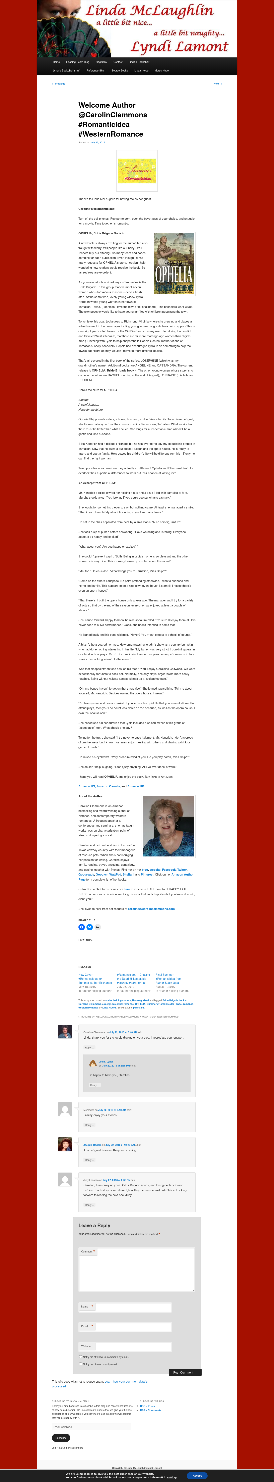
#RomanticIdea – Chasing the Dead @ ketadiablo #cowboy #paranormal (133, 979)
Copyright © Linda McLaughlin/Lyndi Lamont (137, 1468)
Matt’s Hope (141, 70)
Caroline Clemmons (89, 1004)
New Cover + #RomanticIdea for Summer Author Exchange (95, 979)
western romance (88, 1007)
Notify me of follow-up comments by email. (106, 1356)
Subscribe (61, 1437)
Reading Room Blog (77, 62)
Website (86, 1346)
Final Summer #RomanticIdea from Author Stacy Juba (169, 979)
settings (172, 1477)
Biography (101, 62)
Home (56, 62)
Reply (89, 1047)
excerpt (106, 1004)
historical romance (123, 1004)
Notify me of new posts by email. (100, 1364)
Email (87, 1326)
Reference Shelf (96, 70)
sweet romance (184, 1004)
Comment (88, 1251)
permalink (139, 1007)
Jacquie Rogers (92, 1145)
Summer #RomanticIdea (161, 1004)
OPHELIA (140, 1004)
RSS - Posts (147, 1406)
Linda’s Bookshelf (139, 62)
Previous (58, 83)
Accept (197, 1476)
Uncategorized (140, 1000)
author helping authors (118, 1000)
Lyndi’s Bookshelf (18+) (66, 70)
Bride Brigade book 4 (174, 1000)
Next (218, 83)
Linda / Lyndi (109, 1007)
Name (87, 1306)
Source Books (120, 70)
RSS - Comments (150, 1410)
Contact (118, 62)
